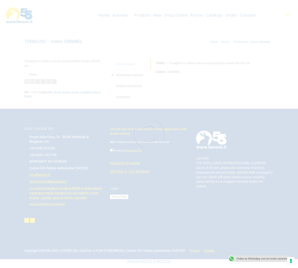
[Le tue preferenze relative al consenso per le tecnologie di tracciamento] (291, 261)
